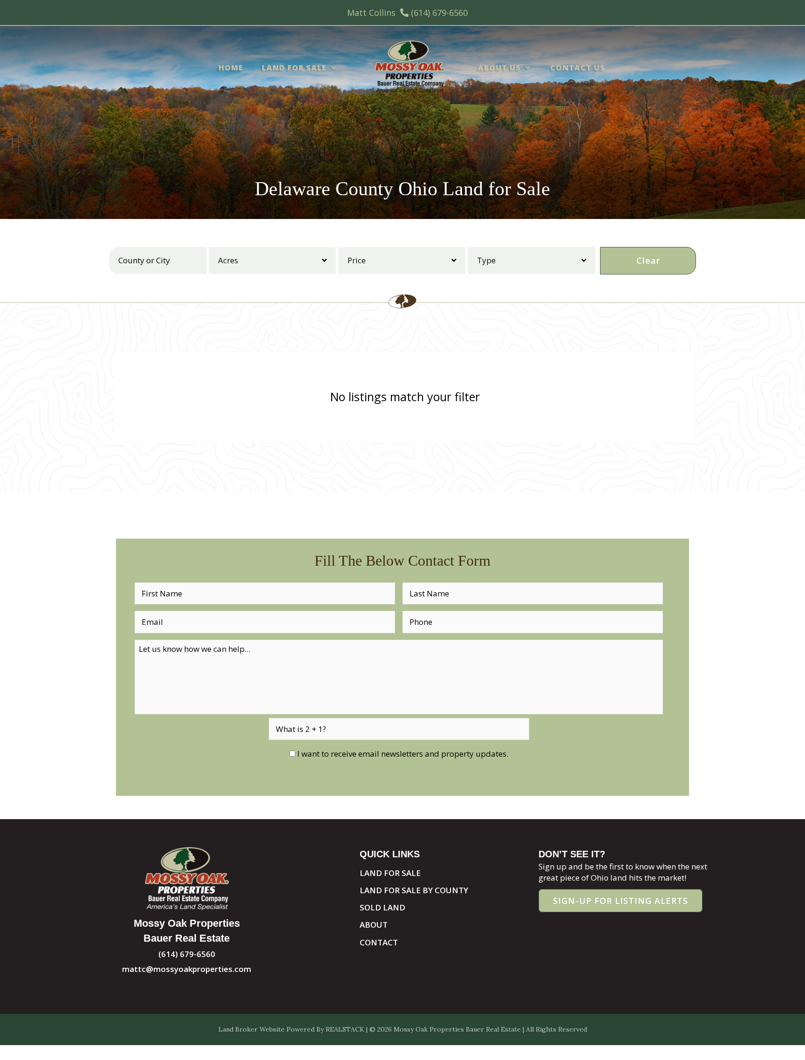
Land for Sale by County (414, 890)
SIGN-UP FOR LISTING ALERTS (620, 900)
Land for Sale (294, 67)
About (374, 924)
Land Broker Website (251, 1029)
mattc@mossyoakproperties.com (186, 969)
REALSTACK (345, 1029)
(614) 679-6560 (439, 12)
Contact (379, 942)
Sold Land (382, 907)
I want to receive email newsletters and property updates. (402, 753)
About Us (499, 67)
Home (230, 67)
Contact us (577, 67)
